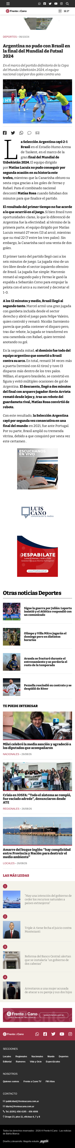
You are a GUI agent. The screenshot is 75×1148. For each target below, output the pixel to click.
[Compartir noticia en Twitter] (13, 133)
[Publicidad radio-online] (37, 468)
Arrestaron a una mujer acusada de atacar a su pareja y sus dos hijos (48, 990)
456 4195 (21, 1111)
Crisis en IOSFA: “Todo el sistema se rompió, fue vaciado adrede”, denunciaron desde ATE (37, 798)
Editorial (7, 1061)
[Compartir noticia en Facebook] (5, 133)
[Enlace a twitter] (50, 4)
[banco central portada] (11, 960)
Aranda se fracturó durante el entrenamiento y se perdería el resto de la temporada (45, 662)
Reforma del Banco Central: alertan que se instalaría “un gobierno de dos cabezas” (48, 960)
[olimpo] (11, 637)
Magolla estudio (31, 1141)
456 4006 (33, 1111)
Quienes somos (11, 1081)
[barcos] (11, 899)
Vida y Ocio (36, 1061)
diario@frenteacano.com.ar (20, 1106)
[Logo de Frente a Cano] (16, 11)
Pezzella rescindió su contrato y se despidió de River (48, 687)
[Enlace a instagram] (61, 3)
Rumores (20, 1061)
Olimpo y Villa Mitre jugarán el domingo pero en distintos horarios (45, 637)
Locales (9, 863)
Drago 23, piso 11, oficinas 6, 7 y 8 (22, 1116)
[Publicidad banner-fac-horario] (37, 1015)
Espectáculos (53, 1061)
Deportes (10, 36)
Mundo (51, 1056)
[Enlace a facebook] (45, 3)
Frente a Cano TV (32, 1081)
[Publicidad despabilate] (37, 556)
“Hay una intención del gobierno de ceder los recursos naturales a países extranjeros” (48, 899)
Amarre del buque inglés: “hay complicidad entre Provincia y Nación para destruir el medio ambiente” (37, 853)
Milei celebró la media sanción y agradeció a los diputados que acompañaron (37, 746)
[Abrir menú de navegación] (8, 3)
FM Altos (50, 1081)
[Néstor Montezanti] (11, 930)
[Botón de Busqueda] (67, 4)
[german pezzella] (11, 687)
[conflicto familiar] (11, 990)
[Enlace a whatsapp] (39, 3)
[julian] (11, 611)
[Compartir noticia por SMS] (29, 133)
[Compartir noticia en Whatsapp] (21, 133)
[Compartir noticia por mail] (37, 133)
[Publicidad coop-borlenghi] (37, 25)
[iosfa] (37, 776)
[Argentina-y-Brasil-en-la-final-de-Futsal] (37, 101)
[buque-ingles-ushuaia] (37, 831)
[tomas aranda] (11, 662)
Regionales (11, 808)
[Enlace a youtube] (55, 4)
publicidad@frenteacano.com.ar (22, 1101)
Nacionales (11, 754)
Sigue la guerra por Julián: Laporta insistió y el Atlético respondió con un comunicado (48, 611)
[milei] (37, 725)
